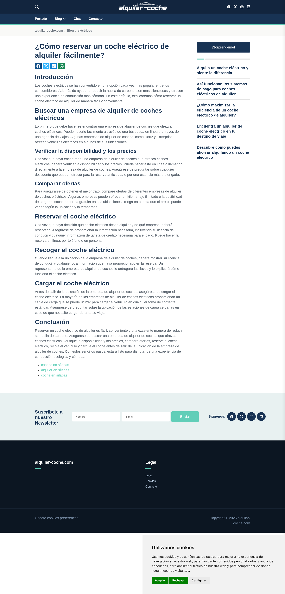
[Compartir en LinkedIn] (53, 66)
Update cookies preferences (56, 518)
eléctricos (85, 30)
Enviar (185, 417)
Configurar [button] (199, 580)
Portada (41, 19)
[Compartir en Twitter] (46, 66)
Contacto (96, 19)
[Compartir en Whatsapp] (61, 66)
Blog (58, 19)
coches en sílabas (55, 365)
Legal (148, 475)
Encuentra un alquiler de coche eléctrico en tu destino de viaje (219, 131)
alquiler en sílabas (55, 370)
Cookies (150, 481)
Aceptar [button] (160, 580)
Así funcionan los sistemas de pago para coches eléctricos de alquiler (222, 89)
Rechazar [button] (178, 580)
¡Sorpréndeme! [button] (223, 47)
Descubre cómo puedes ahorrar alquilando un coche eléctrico (223, 152)
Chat (77, 19)
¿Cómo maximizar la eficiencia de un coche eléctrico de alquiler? (217, 110)
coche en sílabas (54, 375)
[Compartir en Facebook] (38, 66)
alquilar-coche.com (49, 30)
